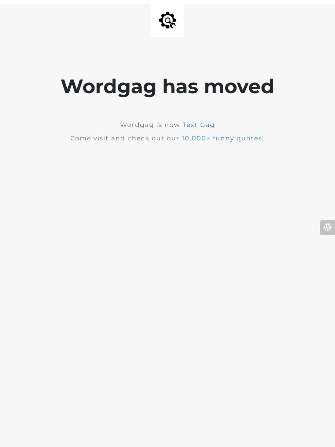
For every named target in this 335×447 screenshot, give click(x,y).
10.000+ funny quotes (222, 138)
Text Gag (199, 125)
